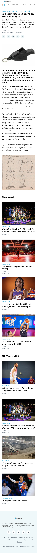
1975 (17, 11)
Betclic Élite (6, 11)
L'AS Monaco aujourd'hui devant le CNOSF (18, 268)
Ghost (28, 546)
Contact (19, 542)
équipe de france (7, 498)
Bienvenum (21, 537)
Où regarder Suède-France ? (15, 500)
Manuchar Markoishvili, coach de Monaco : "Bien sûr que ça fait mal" (18, 230)
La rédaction (6, 234)
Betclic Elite (16, 5)
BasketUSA (7, 540)
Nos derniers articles (10, 537)
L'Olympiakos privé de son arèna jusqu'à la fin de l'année (17, 464)
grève (29, 11)
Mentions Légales (17, 540)
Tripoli (33, 546)
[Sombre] (29, 1)
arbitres (23, 11)
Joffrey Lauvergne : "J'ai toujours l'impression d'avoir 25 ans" (17, 389)
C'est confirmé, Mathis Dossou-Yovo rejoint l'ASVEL (16, 342)
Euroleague (27, 5)
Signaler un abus (29, 540)
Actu (7, 5)
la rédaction (6, 30)
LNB (13, 11)
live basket (29, 537)
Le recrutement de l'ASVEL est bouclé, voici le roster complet (16, 305)
